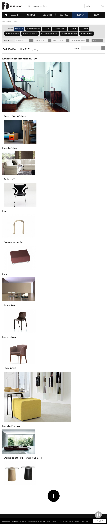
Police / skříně (60, 28)
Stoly (48, 28)
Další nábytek (87, 33)
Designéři (47, 15)
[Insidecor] (12, 6)
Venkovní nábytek (31, 33)
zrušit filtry (97, 40)
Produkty (80, 15)
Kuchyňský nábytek (70, 33)
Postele (73, 28)
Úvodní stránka (6, 21)
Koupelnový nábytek (50, 33)
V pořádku (99, 521)
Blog (96, 15)
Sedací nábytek (34, 28)
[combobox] (24, 40)
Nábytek (18, 28)
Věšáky (85, 28)
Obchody (63, 15)
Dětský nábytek (13, 33)
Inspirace (31, 15)
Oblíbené (14, 15)
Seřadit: (76, 48)
